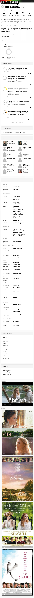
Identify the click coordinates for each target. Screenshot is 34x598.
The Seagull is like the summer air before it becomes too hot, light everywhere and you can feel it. (17, 78)
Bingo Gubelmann (17, 208)
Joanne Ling (16, 285)
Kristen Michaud (17, 288)
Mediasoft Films (17, 232)
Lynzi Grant (16, 321)
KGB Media (16, 202)
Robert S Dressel (17, 292)
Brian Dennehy (11, 158)
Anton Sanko (16, 255)
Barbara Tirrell (27, 147)
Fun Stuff (5, 366)
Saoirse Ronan (27, 170)
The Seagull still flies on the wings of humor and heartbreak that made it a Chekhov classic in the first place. (18, 112)
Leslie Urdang (16, 196)
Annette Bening (9, 148)
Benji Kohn (16, 206)
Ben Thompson (11, 153)
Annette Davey (17, 304)
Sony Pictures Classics (19, 234)
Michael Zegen (11, 170)
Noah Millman (16, 216)
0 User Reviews (7, 128)
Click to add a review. (19, 132)
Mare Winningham (26, 165)
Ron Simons (16, 218)
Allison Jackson (17, 273)
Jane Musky (16, 278)
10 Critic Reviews (7, 63)
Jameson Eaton (17, 310)
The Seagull (12, 7)
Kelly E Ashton (17, 211)
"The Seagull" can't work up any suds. (17, 68)
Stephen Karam (17, 241)
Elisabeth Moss (14, 25)
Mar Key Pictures (17, 204)
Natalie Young (17, 314)
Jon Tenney (10, 164)
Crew (4, 180)
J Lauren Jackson (17, 283)
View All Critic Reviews (17, 122)
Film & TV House (17, 229)
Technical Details (7, 333)
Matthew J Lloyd (17, 248)
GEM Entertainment (18, 231)
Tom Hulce (16, 199)
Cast (4, 138)
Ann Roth (15, 297)
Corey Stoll (6, 25)
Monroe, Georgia (7, 372)
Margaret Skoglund (18, 213)
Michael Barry (16, 264)
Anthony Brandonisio (18, 222)
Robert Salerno (17, 198)
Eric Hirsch (16, 262)
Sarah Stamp (16, 311)
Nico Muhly (16, 257)
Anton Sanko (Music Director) (18, 30)
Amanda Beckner (17, 220)
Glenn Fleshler (27, 158)
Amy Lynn (15, 189)
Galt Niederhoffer (18, 209)
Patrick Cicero (16, 266)
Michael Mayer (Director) (11, 28)
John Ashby (16, 325)
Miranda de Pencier (18, 214)
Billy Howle (26, 153)
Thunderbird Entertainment (20, 235)
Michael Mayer (17, 186)
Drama (7, 36)
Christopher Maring (18, 223)
